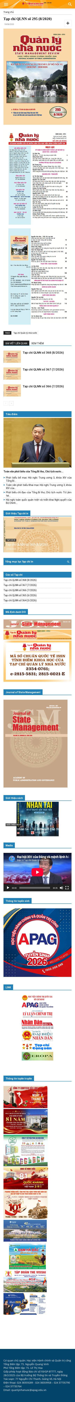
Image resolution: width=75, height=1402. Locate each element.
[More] (68, 23)
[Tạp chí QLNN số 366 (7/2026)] (12, 390)
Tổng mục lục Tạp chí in (19, 561)
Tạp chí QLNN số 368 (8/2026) (43, 352)
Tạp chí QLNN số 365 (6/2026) (20, 595)
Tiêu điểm (11, 414)
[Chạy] (8, 888)
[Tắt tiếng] (61, 888)
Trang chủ (8, 12)
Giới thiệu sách (14, 798)
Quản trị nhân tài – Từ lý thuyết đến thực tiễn (37, 829)
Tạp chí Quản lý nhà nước (25, 332)
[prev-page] (5, 403)
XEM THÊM (37, 343)
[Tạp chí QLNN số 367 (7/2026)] (12, 373)
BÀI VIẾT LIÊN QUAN (16, 343)
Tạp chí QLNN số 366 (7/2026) (43, 386)
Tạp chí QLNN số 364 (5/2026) (20, 600)
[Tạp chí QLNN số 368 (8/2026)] (12, 357)
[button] (6, 4)
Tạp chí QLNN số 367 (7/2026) (43, 369)
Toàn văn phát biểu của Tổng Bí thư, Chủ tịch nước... (33, 471)
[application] (37, 872)
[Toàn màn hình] (67, 888)
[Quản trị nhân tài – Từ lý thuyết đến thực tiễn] (37, 819)
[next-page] (11, 403)
